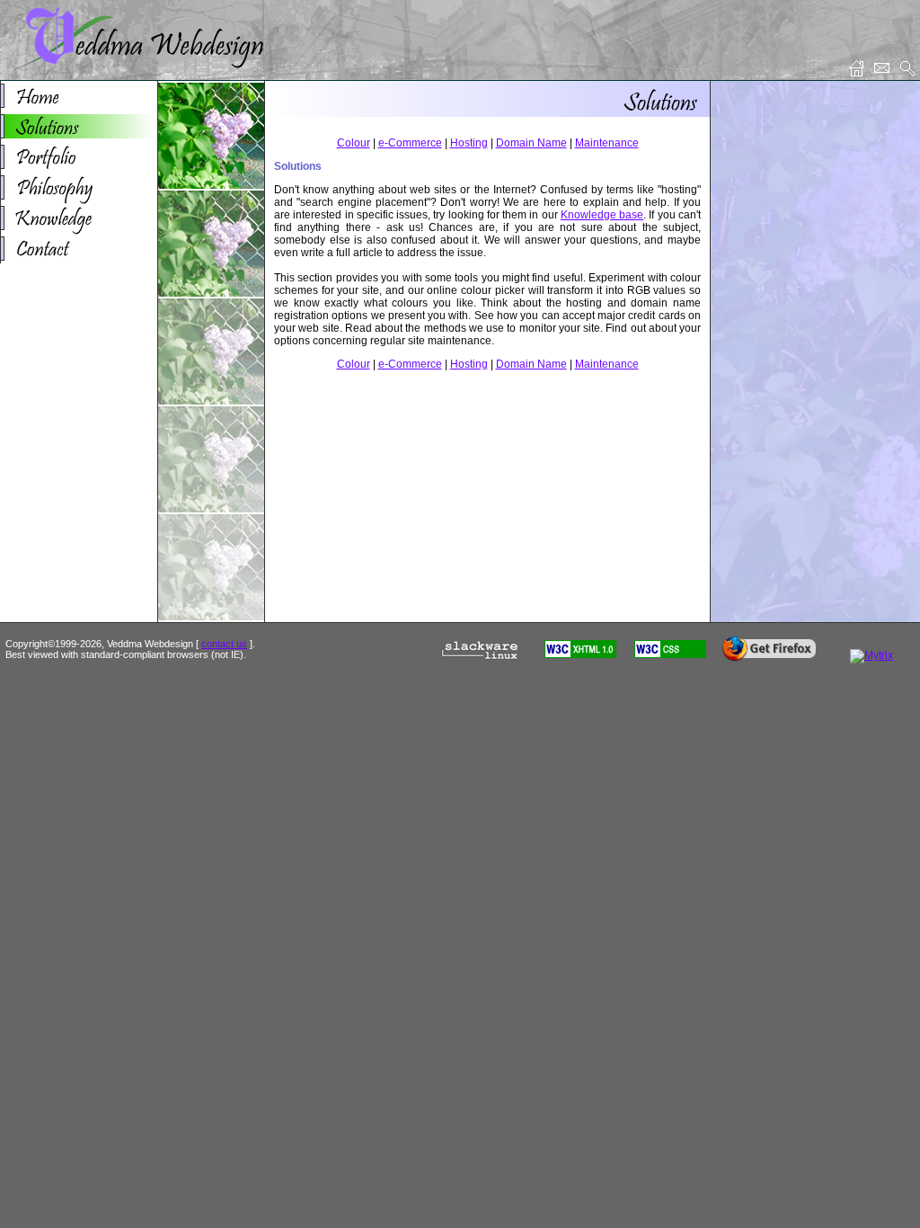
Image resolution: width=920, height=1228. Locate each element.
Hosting (469, 143)
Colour (353, 143)
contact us (224, 643)
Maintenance (607, 143)
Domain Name (531, 143)
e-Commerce (410, 143)
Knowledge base (602, 215)
